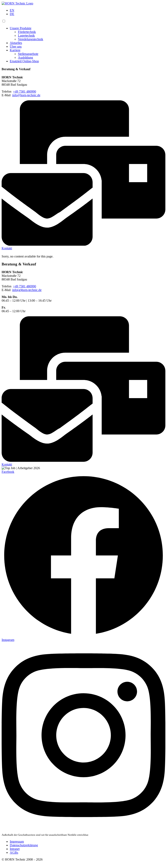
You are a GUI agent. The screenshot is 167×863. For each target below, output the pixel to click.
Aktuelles (16, 43)
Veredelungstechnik (30, 39)
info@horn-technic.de (26, 95)
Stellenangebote (28, 54)
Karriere (15, 50)
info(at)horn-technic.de (27, 290)
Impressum (17, 841)
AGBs (14, 852)
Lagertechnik (26, 35)
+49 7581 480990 (24, 91)
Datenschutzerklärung (24, 845)
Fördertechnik (27, 32)
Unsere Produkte (20, 28)
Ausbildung (25, 57)
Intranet (15, 849)
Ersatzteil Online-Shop (24, 61)
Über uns (16, 46)
